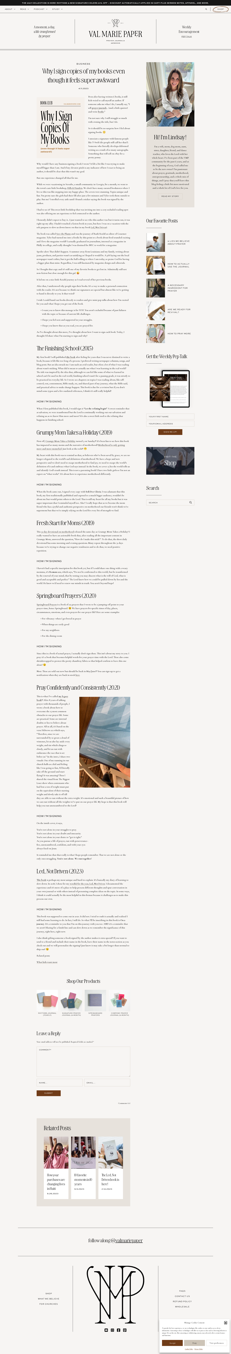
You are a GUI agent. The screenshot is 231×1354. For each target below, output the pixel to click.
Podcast (39, 9)
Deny (194, 1343)
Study (56, 9)
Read (23, 9)
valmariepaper (129, 1240)
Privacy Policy (199, 1349)
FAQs (182, 1291)
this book (70, 357)
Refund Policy (182, 1301)
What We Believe (48, 1298)
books (101, 111)
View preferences (217, 1343)
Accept (172, 1343)
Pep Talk (187, 36)
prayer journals (99, 107)
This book (41, 879)
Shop (220, 9)
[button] (225, 1322)
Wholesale (182, 1306)
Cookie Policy (189, 1349)
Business (83, 63)
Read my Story (170, 196)
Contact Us (182, 1296)
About (9, 9)
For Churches (48, 1304)
